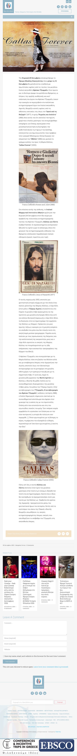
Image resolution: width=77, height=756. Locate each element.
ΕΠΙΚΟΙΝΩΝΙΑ (42, 714)
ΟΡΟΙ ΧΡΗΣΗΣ (31, 727)
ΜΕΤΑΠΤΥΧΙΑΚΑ (49, 710)
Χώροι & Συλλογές (64, 714)
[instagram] (62, 6)
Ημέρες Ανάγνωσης (53, 714)
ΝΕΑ (54, 720)
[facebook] (58, 6)
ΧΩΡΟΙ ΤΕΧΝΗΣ (23, 714)
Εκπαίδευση (7, 717)
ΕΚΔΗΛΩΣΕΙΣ (31, 710)
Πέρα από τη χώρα (23, 720)
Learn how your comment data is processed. (51, 667)
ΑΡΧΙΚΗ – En (54, 723)
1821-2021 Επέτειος (25, 723)
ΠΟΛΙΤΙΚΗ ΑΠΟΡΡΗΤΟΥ (43, 727)
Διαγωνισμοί (49, 720)
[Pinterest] (63, 534)
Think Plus (58, 732)
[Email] (67, 534)
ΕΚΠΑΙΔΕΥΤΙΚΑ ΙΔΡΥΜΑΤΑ (61, 710)
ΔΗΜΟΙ (30, 714)
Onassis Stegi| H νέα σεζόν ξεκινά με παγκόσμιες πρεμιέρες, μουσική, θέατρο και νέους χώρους (47, 589)
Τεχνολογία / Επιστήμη (17, 717)
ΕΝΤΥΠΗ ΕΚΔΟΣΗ (22, 710)
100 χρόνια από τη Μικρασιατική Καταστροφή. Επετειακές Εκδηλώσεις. (49, 717)
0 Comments (30, 545)
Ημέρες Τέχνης (12, 710)
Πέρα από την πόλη (12, 720)
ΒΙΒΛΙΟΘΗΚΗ (39, 710)
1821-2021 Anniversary (38, 723)
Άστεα (23, 545)
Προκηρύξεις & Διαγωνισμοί (36, 720)
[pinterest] (66, 6)
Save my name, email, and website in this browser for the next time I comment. (35, 656)
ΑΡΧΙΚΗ (47, 723)
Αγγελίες (35, 714)
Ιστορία (26, 717)
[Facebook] (59, 534)
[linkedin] (69, 6)
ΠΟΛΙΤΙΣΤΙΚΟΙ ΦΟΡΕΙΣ (12, 714)
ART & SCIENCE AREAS (63, 720)
